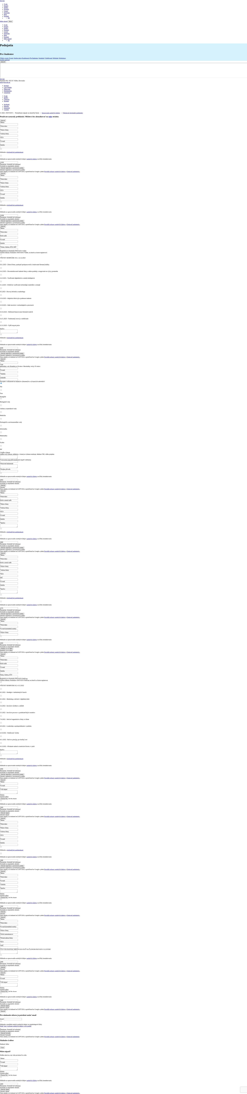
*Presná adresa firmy (6, 938)
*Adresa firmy (4, 134)
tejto (50, 117)
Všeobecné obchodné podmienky (73, 113)
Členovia (6, 99)
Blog (5, 35)
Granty (6, 32)
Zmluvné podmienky (73, 1037)
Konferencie (26, 58)
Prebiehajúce (8, 91)
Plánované (7, 89)
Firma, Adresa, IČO (6, 675)
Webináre (55, 58)
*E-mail (2, 141)
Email (2, 1019)
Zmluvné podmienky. (73, 171)
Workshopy (62, 58)
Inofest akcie (18, 58)
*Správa (2, 523)
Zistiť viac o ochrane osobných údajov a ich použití (15, 1026)
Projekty (6, 30)
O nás (5, 25)
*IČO (1, 137)
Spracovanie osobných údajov (51, 113)
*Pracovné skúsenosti (6, 463)
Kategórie (3, 397)
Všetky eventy (4, 58)
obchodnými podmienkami (15, 152)
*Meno (2, 122)
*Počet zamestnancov (6, 934)
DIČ (1, 577)
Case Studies (8, 87)
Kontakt (6, 16)
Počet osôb (3, 236)
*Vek (1, 364)
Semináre (41, 58)
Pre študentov (34, 58)
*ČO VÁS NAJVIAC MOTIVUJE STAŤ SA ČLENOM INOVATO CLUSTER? (25, 949)
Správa (2, 329)
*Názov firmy (4, 130)
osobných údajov (32, 159)
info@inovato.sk (5, 82)
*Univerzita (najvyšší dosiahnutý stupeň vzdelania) (15, 460)
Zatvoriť (3, 62)
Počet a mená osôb (5, 500)
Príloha (2, 795)
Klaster (6, 26)
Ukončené (7, 92)
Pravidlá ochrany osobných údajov (55, 171)
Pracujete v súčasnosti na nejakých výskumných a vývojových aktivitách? (22, 381)
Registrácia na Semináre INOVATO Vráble (13, 251)
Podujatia (7, 33)
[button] (9, 18)
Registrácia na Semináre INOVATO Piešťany (14, 678)
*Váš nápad (3, 789)
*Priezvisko (3, 126)
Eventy (11, 58)
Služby (6, 28)
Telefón (2, 145)
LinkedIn (3, 377)
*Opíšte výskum (5, 452)
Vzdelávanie (48, 58)
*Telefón (2, 374)
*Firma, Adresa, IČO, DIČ (8, 247)
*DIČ (1, 945)
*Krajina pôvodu (5, 469)
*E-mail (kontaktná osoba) (8, 628)
